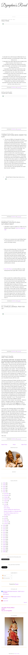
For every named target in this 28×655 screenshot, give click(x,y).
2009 (4, 544)
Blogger (16, 584)
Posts (4, 575)
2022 (4, 490)
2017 (4, 530)
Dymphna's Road (14, 5)
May (5, 516)
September (6, 498)
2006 (4, 550)
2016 (4, 532)
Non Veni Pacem (8, 268)
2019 (4, 527)
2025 (4, 484)
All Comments (6, 578)
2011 (4, 541)
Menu (14, 16)
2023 (4, 488)
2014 (4, 535)
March (5, 520)
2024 (4, 486)
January (6, 523)
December (6, 493)
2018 (4, 528)
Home (14, 444)
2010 (4, 543)
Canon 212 (5, 600)
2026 (4, 483)
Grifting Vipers (7, 357)
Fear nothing (6, 93)
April (5, 518)
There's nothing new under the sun (12, 509)
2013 (4, 537)
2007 (4, 548)
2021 (4, 491)
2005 (4, 551)
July (5, 502)
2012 (4, 539)
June (5, 504)
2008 (4, 546)
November (6, 495)
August (6, 500)
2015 (4, 534)
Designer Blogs (16, 653)
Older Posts (24, 444)
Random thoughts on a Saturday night (10, 223)
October (6, 497)
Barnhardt (5, 598)
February (6, 521)
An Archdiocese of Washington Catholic (12, 596)
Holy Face (5, 21)
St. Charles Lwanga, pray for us (11, 513)
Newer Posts (4, 444)
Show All (25, 602)
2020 (4, 525)
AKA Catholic (6, 594)
